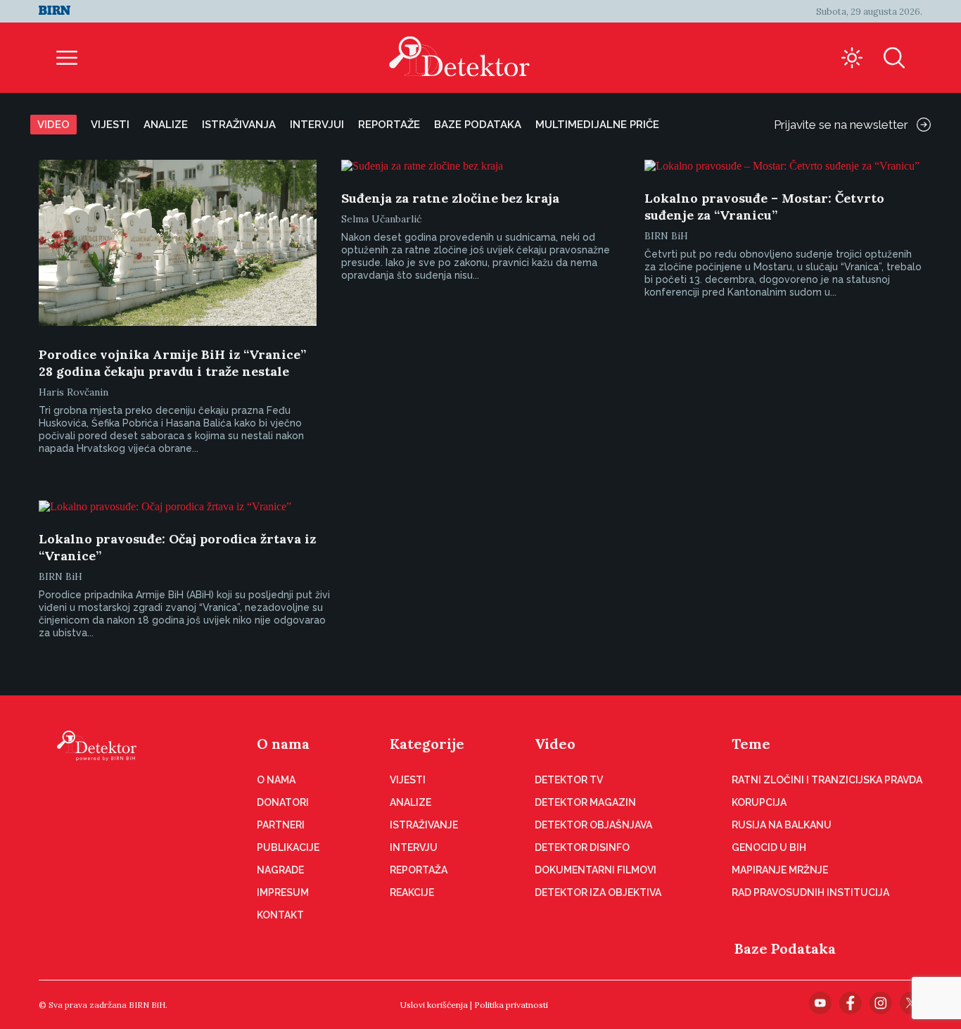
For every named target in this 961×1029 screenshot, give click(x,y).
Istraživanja (239, 124)
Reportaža (418, 870)
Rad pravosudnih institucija (810, 892)
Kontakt (280, 915)
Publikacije (288, 847)
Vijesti (110, 124)
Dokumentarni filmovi (595, 870)
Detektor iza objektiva (598, 892)
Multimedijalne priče (597, 124)
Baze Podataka (785, 948)
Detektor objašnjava (593, 825)
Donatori (283, 802)
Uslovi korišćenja (434, 1004)
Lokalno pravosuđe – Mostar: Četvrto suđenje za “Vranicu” (764, 206)
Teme (751, 743)
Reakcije (412, 892)
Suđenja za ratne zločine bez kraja (450, 198)
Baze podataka (477, 124)
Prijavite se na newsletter (841, 125)
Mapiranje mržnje (780, 870)
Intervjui (317, 124)
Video (53, 124)
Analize (166, 124)
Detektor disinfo (582, 847)
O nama (283, 743)
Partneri (281, 825)
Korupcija (759, 802)
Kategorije (427, 743)
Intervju (414, 847)
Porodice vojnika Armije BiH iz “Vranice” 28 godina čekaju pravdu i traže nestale (172, 362)
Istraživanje (424, 825)
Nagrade (280, 870)
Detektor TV (569, 779)
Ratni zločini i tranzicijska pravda (827, 779)
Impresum (283, 892)
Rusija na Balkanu (782, 825)
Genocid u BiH (769, 847)
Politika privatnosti (511, 1004)
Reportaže (389, 124)
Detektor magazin (585, 802)
